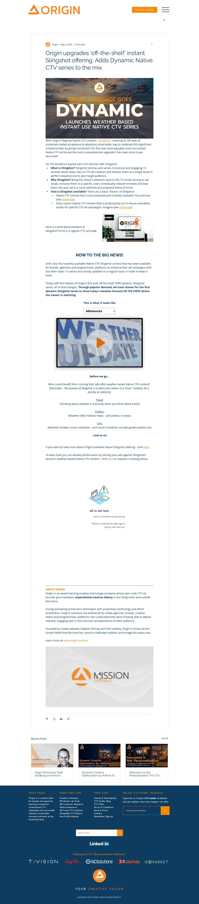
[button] (164, 20)
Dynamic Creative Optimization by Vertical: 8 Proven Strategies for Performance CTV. (98, 774)
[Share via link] (68, 718)
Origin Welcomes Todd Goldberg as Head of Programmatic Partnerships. (51, 774)
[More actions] (151, 44)
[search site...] (120, 833)
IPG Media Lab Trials (70, 801)
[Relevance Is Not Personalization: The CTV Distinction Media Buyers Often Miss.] (147, 755)
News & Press (101, 810)
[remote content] (99, 338)
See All (164, 738)
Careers (98, 813)
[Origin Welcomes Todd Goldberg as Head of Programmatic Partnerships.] (52, 755)
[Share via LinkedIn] (61, 718)
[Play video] (127, 227)
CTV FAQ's (99, 804)
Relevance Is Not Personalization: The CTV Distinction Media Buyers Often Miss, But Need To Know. (144, 774)
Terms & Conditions (103, 807)
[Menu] (165, 9)
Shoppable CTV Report (71, 813)
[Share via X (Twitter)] (54, 718)
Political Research (68, 807)
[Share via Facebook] (47, 718)
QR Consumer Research (71, 804)
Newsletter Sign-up (103, 816)
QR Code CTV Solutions (71, 810)
